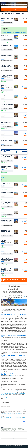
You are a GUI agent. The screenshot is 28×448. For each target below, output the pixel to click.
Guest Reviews (25, 97)
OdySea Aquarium (12, 375)
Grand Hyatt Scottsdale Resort (4, 393)
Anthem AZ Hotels (19, 429)
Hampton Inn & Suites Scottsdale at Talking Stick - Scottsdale (6, 166)
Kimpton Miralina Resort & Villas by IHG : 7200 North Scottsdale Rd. (6, 269)
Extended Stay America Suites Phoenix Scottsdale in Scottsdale (7, 193)
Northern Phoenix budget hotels (20, 428)
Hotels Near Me (13, 445)
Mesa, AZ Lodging (7, 429)
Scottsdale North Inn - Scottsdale (5, 241)
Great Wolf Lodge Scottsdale (6, 131)
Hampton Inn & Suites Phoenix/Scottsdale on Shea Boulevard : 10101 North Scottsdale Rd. (6, 220)
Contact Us (1, 445)
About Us (4, 445)
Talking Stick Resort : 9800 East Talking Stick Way (7, 203)
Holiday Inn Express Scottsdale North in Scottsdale (7, 76)
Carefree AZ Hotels (3, 430)
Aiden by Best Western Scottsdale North (5, 36)
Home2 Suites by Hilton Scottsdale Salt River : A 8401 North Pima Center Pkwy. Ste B (7, 66)
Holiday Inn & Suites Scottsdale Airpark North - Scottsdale (7, 105)
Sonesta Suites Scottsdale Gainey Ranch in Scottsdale (6, 123)
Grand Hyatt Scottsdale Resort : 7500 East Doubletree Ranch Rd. (7, 86)
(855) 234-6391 (20, 445)
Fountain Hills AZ (14, 428)
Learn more (9, 42)
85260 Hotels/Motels (11, 440)
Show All (14, 431)
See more (8, 265)
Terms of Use (7, 445)
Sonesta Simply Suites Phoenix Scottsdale (7, 18)
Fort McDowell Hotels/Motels (13, 429)
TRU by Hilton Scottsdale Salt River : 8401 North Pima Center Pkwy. (7, 56)
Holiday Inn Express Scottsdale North (16, 417)
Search (24, 421)
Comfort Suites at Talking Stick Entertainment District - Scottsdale (7, 141)
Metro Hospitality (4, 113)
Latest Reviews (25, 87)
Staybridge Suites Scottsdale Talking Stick (6, 417)
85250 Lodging (2, 441)
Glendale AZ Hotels (13, 430)
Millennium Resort (11, 390)
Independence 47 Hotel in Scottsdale (6, 95)
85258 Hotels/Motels (3, 440)
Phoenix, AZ (22, 429)
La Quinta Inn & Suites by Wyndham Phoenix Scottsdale (7, 46)
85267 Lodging (18, 440)
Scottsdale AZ (9, 428)
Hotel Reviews (25, 158)
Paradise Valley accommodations (4, 428)
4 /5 (24, 296)
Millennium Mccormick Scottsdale (5, 390)
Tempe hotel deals (3, 429)
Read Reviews (25, 116)
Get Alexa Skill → (7, 180)
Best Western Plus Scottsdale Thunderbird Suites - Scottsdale (7, 259)
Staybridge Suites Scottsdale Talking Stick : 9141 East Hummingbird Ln (6, 156)
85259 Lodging (9, 441)
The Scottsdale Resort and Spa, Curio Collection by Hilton (7, 183)
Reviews (26, 134)
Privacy (10, 445)
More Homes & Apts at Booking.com (5, 151)
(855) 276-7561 (3, 30)
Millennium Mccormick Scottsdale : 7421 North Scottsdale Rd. (5, 231)
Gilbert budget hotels (7, 430)
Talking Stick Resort (9, 338)
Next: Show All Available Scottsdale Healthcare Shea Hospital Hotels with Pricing (13, 280)
